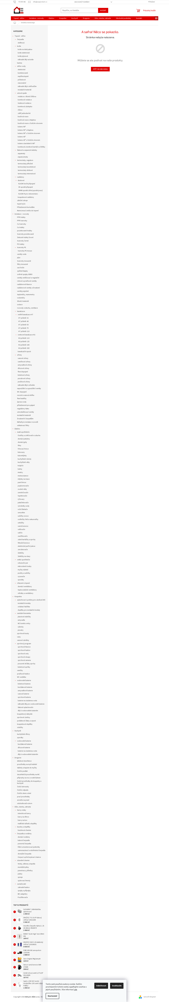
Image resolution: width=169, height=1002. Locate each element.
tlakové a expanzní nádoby (27, 150)
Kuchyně (18, 731)
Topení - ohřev (20, 36)
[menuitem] (19, 18)
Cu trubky (20, 227)
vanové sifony (23, 358)
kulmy (20, 469)
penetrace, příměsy (25, 870)
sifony (19, 355)
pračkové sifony (24, 382)
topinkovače (22, 496)
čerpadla (20, 39)
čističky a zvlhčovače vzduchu (29, 435)
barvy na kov (22, 820)
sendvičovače (23, 492)
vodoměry (21, 298)
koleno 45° (22, 137)
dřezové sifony (23, 368)
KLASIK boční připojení (26, 183)
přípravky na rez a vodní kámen (28, 778)
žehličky (21, 553)
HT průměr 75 (23, 328)
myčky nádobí (23, 570)
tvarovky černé (23, 241)
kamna (19, 63)
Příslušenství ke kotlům (26, 207)
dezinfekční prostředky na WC (28, 774)
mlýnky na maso (24, 479)
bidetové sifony (24, 375)
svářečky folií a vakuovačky (28, 519)
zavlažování (21, 884)
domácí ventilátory (25, 586)
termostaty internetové (27, 173)
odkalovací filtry (23, 425)
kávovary (21, 452)
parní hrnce (22, 482)
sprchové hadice (24, 650)
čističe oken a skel (24, 793)
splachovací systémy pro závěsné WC (31, 600)
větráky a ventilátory (25, 593)
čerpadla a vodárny (24, 833)
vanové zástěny (23, 640)
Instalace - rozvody (22, 214)
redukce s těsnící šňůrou (27, 96)
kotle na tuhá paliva (25, 49)
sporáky (21, 580)
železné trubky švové (25, 237)
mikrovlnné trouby (24, 566)
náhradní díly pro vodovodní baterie (31, 704)
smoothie (21, 512)
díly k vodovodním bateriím (28, 710)
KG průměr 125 (23, 341)
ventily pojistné (23, 291)
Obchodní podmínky (82, 2)
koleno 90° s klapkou (25, 130)
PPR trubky (21, 217)
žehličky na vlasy (24, 556)
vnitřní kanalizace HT (25, 314)
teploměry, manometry (26, 294)
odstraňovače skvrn (24, 803)
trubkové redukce (24, 103)
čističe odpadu (22, 790)
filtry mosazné (22, 264)
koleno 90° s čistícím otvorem (29, 133)
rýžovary (21, 499)
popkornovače (23, 486)
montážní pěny (23, 867)
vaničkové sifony (24, 361)
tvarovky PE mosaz (25, 251)
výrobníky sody (23, 506)
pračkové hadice (23, 674)
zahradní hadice (24, 887)
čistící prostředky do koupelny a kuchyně (29, 782)
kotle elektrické (24, 53)
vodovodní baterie (24, 680)
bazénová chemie (24, 830)
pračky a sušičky (24, 573)
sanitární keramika (24, 613)
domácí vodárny (24, 837)
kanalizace (21, 311)
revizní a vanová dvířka (25, 395)
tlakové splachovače (25, 707)
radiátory (20, 177)
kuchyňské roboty (24, 459)
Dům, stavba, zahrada (23, 807)
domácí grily (22, 442)
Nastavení (52, 996)
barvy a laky (21, 810)
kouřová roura (23, 116)
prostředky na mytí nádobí (27, 764)
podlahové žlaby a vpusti (26, 721)
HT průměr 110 (23, 331)
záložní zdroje (22, 200)
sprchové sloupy (24, 657)
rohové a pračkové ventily (27, 281)
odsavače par (23, 563)
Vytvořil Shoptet (150, 997)
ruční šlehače (23, 509)
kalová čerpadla (24, 840)
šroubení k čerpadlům (25, 418)
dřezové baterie (24, 747)
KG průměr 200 (23, 348)
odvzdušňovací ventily (25, 412)
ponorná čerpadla (24, 843)
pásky (20, 874)
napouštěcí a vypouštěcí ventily (29, 388)
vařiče (20, 533)
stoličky (20, 727)
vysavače (21, 576)
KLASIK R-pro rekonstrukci (28, 194)
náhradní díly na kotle (26, 59)
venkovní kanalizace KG (26, 335)
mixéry (20, 472)
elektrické (21, 69)
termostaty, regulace (25, 160)
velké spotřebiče (23, 559)
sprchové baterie (24, 697)
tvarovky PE (21, 247)
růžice (20, 110)
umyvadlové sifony (25, 365)
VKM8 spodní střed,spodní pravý (30, 190)
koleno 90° (22, 127)
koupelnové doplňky (24, 724)
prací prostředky (23, 796)
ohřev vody (21, 66)
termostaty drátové (25, 170)
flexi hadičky (21, 398)
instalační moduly (24, 603)
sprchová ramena (24, 660)
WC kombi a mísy (24, 623)
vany (19, 637)
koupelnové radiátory (26, 197)
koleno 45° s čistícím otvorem (29, 140)
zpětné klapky (22, 271)
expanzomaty (23, 157)
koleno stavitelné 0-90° (26, 143)
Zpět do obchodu (100, 69)
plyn (18, 257)
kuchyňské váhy (24, 462)
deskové (21, 180)
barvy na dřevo (23, 817)
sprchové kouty (23, 633)
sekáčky (21, 523)
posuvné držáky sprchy (26, 663)
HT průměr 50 (23, 325)
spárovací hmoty (24, 880)
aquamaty (21, 153)
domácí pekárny (24, 439)
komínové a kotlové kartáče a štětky (31, 147)
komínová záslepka (25, 106)
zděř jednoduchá (24, 113)
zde (75, 989)
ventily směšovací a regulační (28, 278)
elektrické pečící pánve (26, 546)
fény (19, 445)
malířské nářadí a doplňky (27, 823)
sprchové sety (23, 653)
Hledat (103, 10)
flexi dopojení (23, 371)
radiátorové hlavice (24, 284)
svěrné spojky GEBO (24, 274)
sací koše (20, 267)
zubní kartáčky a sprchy (26, 539)
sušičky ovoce (23, 516)
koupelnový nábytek (24, 714)
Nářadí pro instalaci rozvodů (27, 422)
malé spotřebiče (23, 432)
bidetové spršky (24, 667)
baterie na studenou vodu (27, 700)
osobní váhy (22, 489)
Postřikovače (23, 897)
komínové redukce (25, 100)
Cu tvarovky (21, 224)
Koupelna (18, 596)
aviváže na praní (23, 800)
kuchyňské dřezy (23, 734)
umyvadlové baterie (25, 690)
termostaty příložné (25, 163)
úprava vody (21, 402)
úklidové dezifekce (24, 761)
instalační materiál (24, 90)
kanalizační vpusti (24, 351)
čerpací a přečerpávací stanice (29, 857)
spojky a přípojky (24, 890)
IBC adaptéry (22, 894)
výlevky (21, 627)
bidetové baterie (24, 684)
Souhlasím (117, 985)
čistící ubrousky (23, 786)
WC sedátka (21, 677)
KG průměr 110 (23, 338)
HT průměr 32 (23, 318)
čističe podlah (22, 771)
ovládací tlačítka (24, 606)
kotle (19, 46)
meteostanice (23, 476)
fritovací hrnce (23, 449)
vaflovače (21, 529)
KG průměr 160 (23, 345)
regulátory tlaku (23, 408)
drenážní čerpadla (24, 854)
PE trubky (20, 244)
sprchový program (24, 643)
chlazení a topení (23, 583)
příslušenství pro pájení (26, 405)
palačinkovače (23, 502)
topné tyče (21, 204)
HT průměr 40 (23, 321)
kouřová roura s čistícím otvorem (30, 123)
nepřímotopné (23, 76)
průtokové (22, 80)
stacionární (22, 83)
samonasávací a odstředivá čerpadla (31, 850)
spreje (20, 877)
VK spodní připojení (25, 187)
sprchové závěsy (23, 717)
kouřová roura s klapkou (27, 120)
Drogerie (18, 758)
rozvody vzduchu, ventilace (27, 308)
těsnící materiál (23, 301)
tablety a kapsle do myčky (27, 768)
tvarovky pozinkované (25, 234)
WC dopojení (22, 392)
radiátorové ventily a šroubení (28, 288)
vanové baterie (23, 694)
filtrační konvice (24, 543)
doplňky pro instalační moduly (29, 610)
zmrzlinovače (23, 549)
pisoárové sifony (24, 378)
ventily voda (21, 254)
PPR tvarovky (22, 220)
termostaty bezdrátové (27, 167)
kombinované (23, 73)
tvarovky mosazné (24, 261)
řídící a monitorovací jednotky (29, 847)
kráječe (20, 465)
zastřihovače (23, 536)
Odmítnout (101, 985)
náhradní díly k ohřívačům (27, 86)
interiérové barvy (24, 813)
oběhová (21, 43)
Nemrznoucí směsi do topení (28, 210)
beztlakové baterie (25, 687)
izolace (20, 304)
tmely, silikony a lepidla (26, 864)
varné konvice (23, 526)
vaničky (20, 670)
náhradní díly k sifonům (26, 385)
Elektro (17, 429)
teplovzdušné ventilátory (27, 590)
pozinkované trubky (24, 230)
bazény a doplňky (23, 827)
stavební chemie (23, 860)
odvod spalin (22, 93)
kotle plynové (23, 56)
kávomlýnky (22, 455)
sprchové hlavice (24, 647)
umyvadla (21, 620)
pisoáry (20, 630)
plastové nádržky (24, 616)
